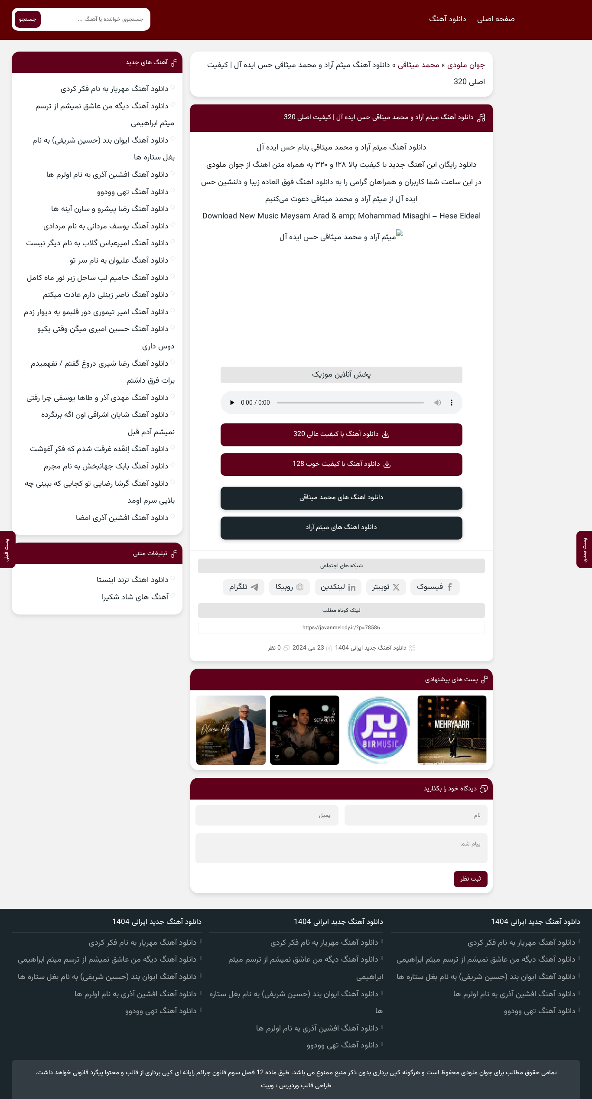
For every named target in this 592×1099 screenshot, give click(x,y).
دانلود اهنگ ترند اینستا (133, 580)
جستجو (27, 19)
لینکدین (333, 587)
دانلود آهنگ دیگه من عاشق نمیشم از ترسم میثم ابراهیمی (486, 960)
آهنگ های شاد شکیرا (135, 598)
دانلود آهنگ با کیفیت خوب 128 (336, 464)
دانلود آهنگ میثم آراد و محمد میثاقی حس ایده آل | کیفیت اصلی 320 (379, 117)
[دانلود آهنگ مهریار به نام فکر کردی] (452, 730)
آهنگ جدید (407, 165)
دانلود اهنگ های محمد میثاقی (341, 497)
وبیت (267, 1086)
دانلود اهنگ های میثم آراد (341, 527)
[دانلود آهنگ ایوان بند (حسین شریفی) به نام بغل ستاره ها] (305, 730)
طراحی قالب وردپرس (305, 1086)
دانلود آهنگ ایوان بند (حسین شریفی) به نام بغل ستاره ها (486, 977)
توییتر (381, 587)
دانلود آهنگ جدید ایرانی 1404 (371, 648)
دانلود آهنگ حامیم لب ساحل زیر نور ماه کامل (98, 278)
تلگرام (238, 587)
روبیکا (284, 587)
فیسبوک (430, 587)
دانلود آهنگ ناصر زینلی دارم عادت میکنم (106, 295)
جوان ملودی (466, 65)
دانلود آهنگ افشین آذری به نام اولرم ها (107, 175)
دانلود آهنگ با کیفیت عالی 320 (336, 434)
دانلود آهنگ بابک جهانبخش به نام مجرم (106, 467)
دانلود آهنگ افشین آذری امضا (122, 518)
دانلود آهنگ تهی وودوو (133, 192)
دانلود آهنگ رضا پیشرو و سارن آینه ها (110, 209)
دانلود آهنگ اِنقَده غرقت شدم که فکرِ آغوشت (99, 449)
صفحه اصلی (496, 19)
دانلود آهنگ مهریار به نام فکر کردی (115, 89)
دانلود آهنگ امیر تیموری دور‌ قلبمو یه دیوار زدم (96, 312)
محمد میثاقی (418, 65)
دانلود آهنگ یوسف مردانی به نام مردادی (106, 227)
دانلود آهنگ (447, 19)
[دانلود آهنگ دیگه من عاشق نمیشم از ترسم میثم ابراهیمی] (378, 730)
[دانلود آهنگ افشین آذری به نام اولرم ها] (231, 730)
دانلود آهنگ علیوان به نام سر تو (119, 261)
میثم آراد (374, 148)
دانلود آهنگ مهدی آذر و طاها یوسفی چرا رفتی (97, 398)
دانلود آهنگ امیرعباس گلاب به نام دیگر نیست (97, 243)
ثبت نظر (470, 879)
